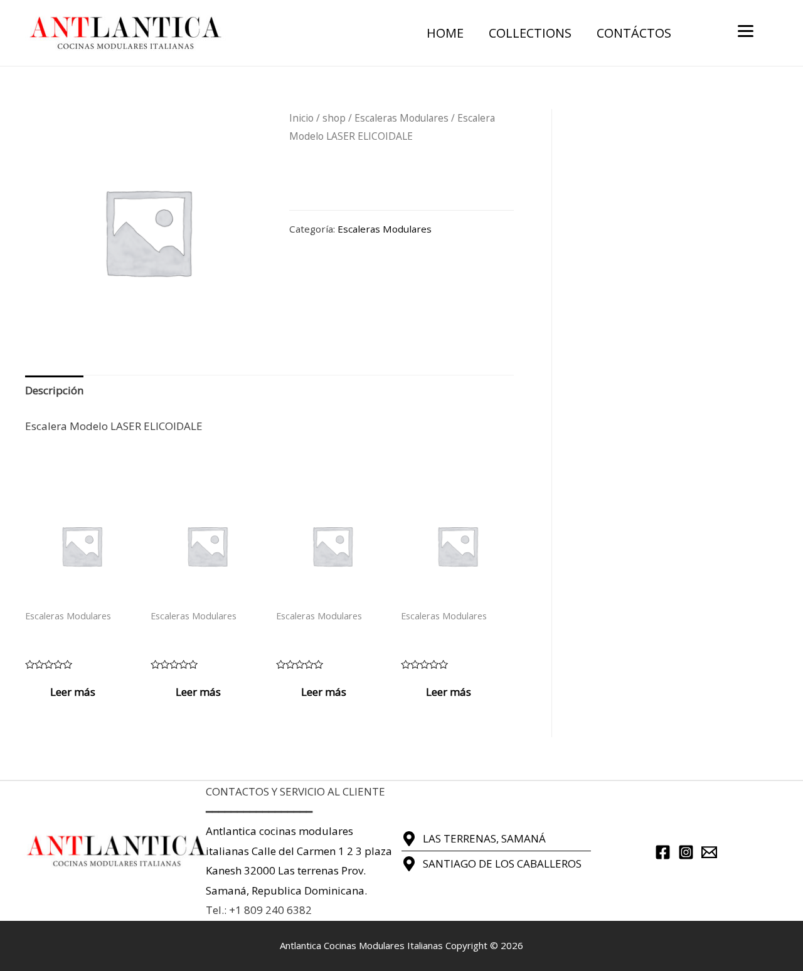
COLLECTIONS (530, 32)
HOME (445, 32)
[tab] (54, 390)
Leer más (72, 692)
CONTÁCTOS (634, 32)
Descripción (54, 390)
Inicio (301, 118)
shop (334, 118)
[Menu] (745, 30)
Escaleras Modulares (401, 118)
